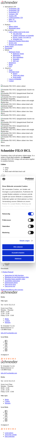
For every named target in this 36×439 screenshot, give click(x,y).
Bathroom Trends (14, 52)
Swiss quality (17, 77)
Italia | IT (11, 19)
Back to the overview (16, 289)
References (12, 63)
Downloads (8, 48)
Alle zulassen (18, 247)
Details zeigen (25, 241)
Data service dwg (10, 284)
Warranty (8, 322)
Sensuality (16, 59)
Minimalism (16, 55)
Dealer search (9, 46)
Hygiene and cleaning (16, 44)
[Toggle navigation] (1, 84)
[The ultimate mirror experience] (9, 3)
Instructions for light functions (14, 275)
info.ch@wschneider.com (9, 333)
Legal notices (9, 433)
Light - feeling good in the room (19, 32)
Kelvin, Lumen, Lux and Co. (22, 37)
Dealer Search (5, 289)
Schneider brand (14, 72)
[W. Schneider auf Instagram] (6, 351)
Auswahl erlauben (18, 253)
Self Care (16, 61)
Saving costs (13, 43)
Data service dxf (10, 286)
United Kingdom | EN (16, 17)
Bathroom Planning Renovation (19, 41)
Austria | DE (13, 16)
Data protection (9, 436)
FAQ (10, 66)
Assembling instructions (12, 281)
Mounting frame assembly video (15, 279)
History (15, 73)
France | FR (12, 21)
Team (10, 70)
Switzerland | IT (14, 12)
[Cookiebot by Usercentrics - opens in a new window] (25, 179)
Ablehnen (18, 258)
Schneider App (17, 39)
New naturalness (18, 57)
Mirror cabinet (13, 26)
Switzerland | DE (14, 8)
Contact (11, 81)
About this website (11, 434)
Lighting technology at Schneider (23, 35)
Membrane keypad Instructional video (17, 277)
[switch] (31, 220)
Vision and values (18, 75)
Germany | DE (13, 14)
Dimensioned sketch (11, 282)
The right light (17, 34)
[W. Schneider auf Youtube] (6, 348)
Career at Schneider (15, 79)
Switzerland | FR (14, 10)
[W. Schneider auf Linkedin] (6, 345)
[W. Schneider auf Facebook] (6, 342)
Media (11, 64)
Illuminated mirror (14, 28)
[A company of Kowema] (8, 359)
